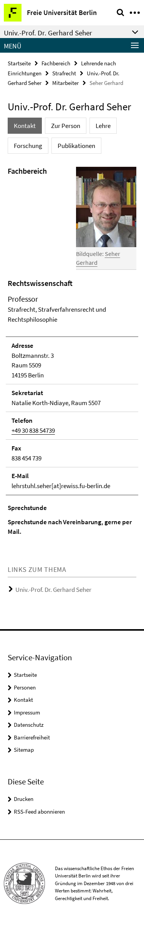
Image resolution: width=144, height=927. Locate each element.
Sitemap (24, 749)
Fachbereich (55, 63)
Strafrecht (64, 73)
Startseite (19, 63)
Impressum (27, 712)
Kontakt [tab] (25, 125)
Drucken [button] (23, 798)
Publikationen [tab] (76, 145)
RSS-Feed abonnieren (39, 811)
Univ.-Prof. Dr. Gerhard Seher (53, 589)
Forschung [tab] (28, 145)
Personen (25, 687)
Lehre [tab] (103, 125)
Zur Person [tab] (65, 125)
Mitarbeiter (65, 82)
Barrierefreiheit (32, 737)
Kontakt (23, 699)
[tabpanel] (72, 351)
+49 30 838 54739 (33, 430)
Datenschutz (28, 724)
